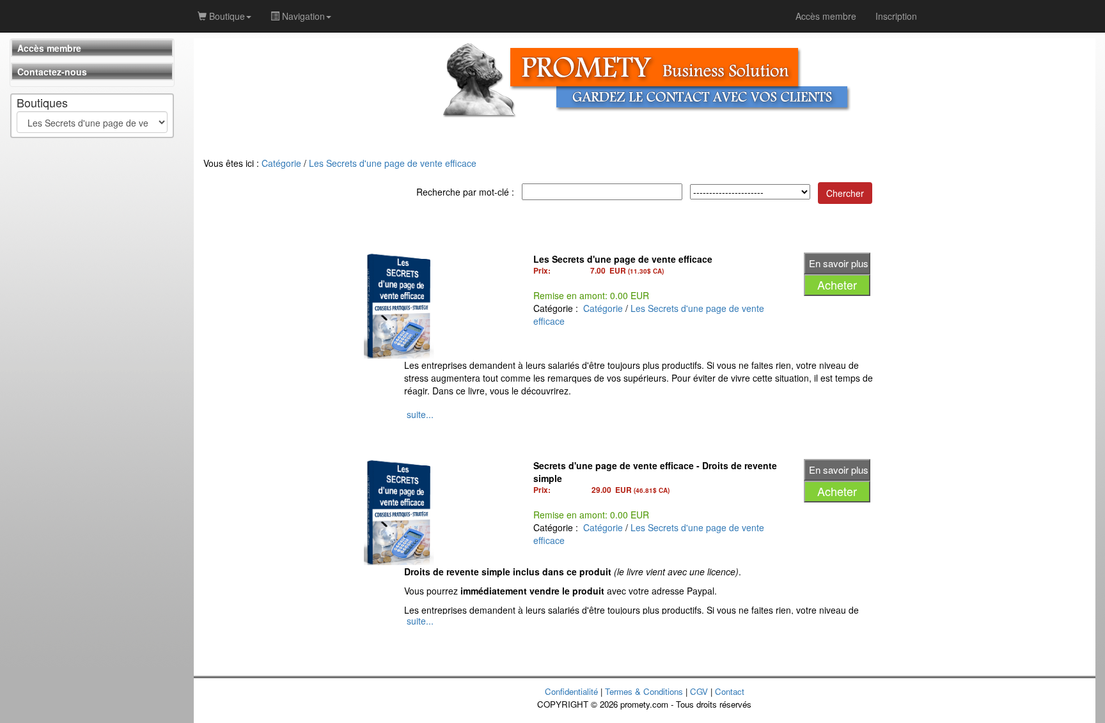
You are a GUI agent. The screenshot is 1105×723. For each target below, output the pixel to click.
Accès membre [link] (825, 16)
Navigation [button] (302, 16)
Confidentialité (571, 691)
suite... (420, 414)
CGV (699, 691)
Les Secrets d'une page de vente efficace (392, 163)
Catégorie (281, 163)
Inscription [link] (896, 16)
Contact (729, 691)
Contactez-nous (52, 71)
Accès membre (49, 48)
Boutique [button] (226, 16)
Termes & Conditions (644, 691)
